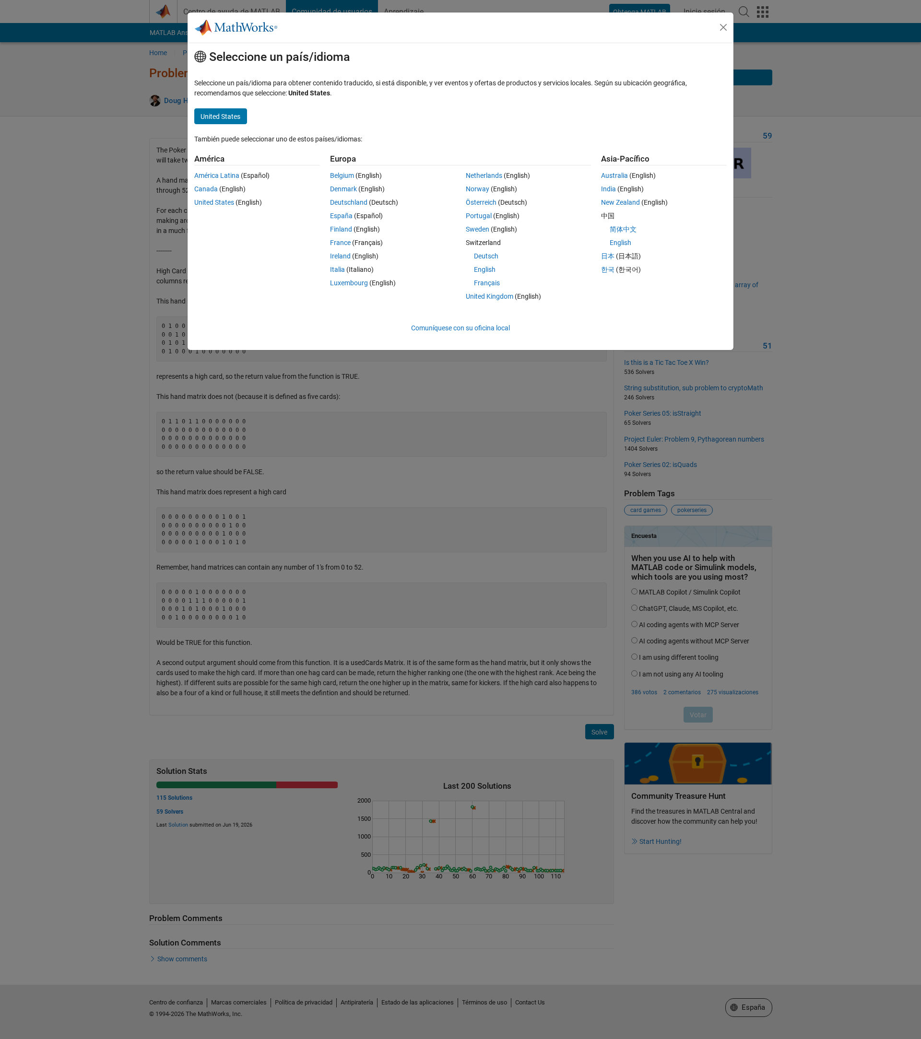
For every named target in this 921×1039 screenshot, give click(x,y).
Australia (614, 175)
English (485, 269)
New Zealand (620, 202)
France (340, 242)
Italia (337, 269)
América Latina (216, 175)
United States (214, 202)
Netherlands (484, 175)
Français (487, 283)
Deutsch (486, 256)
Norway (477, 189)
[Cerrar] (723, 27)
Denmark (343, 189)
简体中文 (623, 229)
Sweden (477, 229)
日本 (607, 256)
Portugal (479, 216)
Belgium (342, 175)
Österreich (481, 202)
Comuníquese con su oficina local (460, 328)
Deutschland (348, 202)
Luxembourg (349, 283)
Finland (341, 229)
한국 (607, 269)
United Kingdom (489, 296)
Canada (206, 189)
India (608, 189)
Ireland (340, 256)
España (341, 216)
